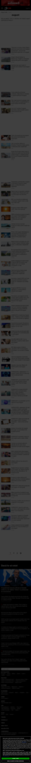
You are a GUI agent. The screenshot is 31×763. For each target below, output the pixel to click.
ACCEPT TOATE (15, 758)
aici (8, 746)
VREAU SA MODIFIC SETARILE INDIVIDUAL (15, 761)
